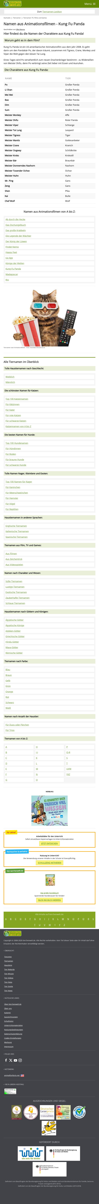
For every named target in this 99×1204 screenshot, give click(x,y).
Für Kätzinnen (12, 404)
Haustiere (8, 965)
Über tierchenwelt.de (12, 1004)
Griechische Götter (15, 636)
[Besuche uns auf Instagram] (20, 1060)
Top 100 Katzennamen (17, 398)
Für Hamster (12, 498)
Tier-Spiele (8, 986)
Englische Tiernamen (16, 525)
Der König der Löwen (16, 241)
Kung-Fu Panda (13, 268)
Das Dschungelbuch (16, 224)
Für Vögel (10, 503)
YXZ (68, 774)
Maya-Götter (12, 647)
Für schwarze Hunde (16, 465)
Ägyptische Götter (15, 619)
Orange (9, 691)
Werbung (8, 1042)
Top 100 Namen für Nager (19, 481)
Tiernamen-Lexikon (52, 11)
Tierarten (8, 957)
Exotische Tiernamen (16, 592)
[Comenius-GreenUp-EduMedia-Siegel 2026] (17, 1112)
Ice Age (9, 257)
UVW (68, 768)
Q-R (68, 752)
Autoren (7, 1013)
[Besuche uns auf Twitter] (11, 1060)
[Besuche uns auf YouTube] (15, 1060)
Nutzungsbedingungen (13, 1029)
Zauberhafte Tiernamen (17, 597)
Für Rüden (11, 454)
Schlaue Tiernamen (15, 603)
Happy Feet (11, 252)
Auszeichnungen (11, 1017)
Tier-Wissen (9, 974)
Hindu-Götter (12, 641)
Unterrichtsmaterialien (13, 1025)
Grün (8, 686)
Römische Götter (14, 652)
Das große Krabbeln (16, 230)
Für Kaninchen (13, 487)
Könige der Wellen (15, 263)
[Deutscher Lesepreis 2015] (48, 1112)
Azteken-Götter (13, 630)
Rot (7, 697)
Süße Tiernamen (14, 581)
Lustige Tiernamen (15, 586)
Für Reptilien (12, 509)
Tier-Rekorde (9, 969)
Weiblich (10, 376)
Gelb (8, 680)
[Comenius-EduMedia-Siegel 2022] (31, 1112)
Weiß (8, 707)
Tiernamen (8, 961)
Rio (7, 279)
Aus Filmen (11, 553)
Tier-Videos (8, 978)
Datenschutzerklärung (13, 1034)
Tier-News (8, 990)
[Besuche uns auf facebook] (6, 1060)
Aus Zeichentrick (14, 559)
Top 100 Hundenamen (17, 443)
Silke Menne (20, 29)
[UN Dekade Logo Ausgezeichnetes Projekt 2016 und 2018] (64, 1112)
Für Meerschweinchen (17, 492)
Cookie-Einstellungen (12, 1038)
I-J (37, 752)
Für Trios (10, 730)
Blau (8, 669)
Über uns (8, 1008)
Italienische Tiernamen (17, 531)
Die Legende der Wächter (18, 235)
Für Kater (10, 409)
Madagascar (12, 274)
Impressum (8, 1046)
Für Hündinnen (13, 448)
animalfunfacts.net (12, 1075)
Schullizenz (8, 1021)
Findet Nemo (12, 246)
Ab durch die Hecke (15, 219)
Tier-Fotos (8, 982)
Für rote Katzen (13, 415)
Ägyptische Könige (15, 625)
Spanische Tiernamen (17, 536)
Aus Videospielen (14, 564)
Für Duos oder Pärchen (17, 724)
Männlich (10, 382)
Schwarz (10, 702)
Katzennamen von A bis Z (18, 426)
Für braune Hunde (15, 459)
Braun (9, 675)
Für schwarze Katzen (16, 420)
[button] (90, 4)
